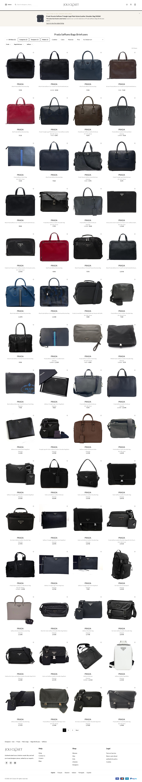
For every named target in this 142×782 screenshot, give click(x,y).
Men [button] (73, 756)
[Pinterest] (15, 763)
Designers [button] (75, 765)
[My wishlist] (127, 4)
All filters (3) (12, 39)
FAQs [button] (40, 753)
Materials (70, 39)
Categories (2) (23, 39)
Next (77, 730)
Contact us (42, 755)
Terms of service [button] (111, 753)
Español (89, 772)
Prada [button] (7, 44)
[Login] (131, 4)
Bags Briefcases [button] (18, 44)
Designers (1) (35, 39)
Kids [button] (73, 759)
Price (78, 39)
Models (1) (45, 39)
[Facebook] (6, 763)
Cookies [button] (108, 762)
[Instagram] (10, 763)
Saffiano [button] (29, 44)
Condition (54, 39)
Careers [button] (41, 758)
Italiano (74, 772)
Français (60, 772)
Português (81, 772)
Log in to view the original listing (55, 23)
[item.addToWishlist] (33, 52)
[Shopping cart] (135, 4)
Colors (62, 39)
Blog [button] (40, 761)
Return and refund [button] (111, 756)
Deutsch (67, 772)
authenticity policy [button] (111, 759)
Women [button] (74, 753)
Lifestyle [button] (74, 762)
